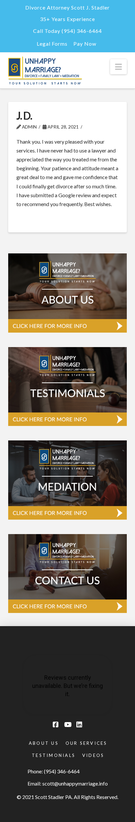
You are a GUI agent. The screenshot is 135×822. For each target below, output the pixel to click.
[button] (118, 66)
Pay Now (84, 43)
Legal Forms (52, 43)
